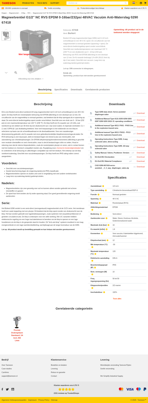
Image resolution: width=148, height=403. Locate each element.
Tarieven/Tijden (125, 365)
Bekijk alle (67, 73)
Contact (54, 376)
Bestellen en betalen (59, 365)
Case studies (7, 369)
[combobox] (97, 3)
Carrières (5, 372)
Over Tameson (7, 365)
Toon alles (117, 299)
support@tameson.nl (10, 376)
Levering (54, 369)
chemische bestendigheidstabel (68, 148)
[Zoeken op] (126, 3)
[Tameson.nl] (9, 3)
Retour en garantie (58, 372)
